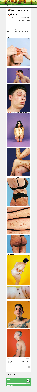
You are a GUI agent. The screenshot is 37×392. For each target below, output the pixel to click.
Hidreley (9, 15)
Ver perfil (23, 361)
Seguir (27, 361)
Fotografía (9, 9)
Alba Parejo (9, 112)
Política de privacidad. (11, 385)
